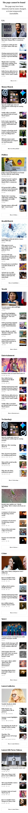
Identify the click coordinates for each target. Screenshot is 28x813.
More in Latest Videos (13, 809)
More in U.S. (13, 80)
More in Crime (13, 612)
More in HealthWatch (14, 283)
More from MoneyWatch (13, 148)
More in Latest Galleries (13, 743)
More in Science (13, 547)
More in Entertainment (13, 413)
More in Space (13, 680)
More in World (13, 349)
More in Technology (13, 480)
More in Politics (13, 215)
